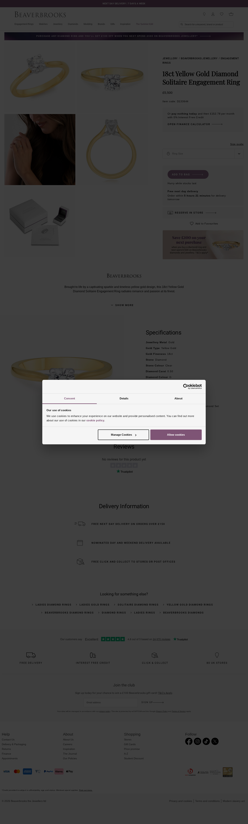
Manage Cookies (121, 434)
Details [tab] (124, 398)
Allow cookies (176, 434)
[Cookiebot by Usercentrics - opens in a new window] (186, 386)
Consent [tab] (69, 398)
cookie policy (95, 420)
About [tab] (178, 398)
